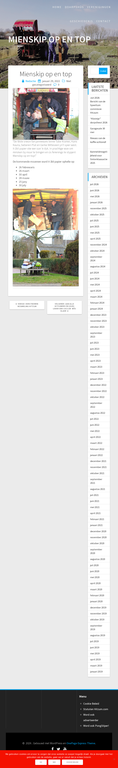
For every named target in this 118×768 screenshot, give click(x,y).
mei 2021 (95, 507)
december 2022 (98, 384)
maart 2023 (96, 366)
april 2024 (95, 290)
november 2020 (98, 537)
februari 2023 (97, 372)
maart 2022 (96, 442)
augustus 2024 (97, 266)
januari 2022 (96, 455)
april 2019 (95, 659)
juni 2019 (94, 647)
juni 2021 (94, 501)
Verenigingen (99, 7)
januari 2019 (96, 671)
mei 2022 (95, 430)
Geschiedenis (81, 21)
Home (57, 7)
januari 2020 (96, 601)
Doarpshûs (74, 7)
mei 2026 (95, 196)
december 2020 (98, 531)
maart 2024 (96, 296)
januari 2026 (96, 202)
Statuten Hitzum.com (95, 709)
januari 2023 (96, 378)
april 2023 (95, 360)
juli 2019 (94, 641)
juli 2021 (94, 495)
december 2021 (98, 461)
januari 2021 (96, 525)
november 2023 (98, 320)
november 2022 (98, 391)
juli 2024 (94, 272)
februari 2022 (97, 449)
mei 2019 (95, 653)
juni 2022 (94, 424)
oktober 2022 (97, 397)
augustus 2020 (97, 559)
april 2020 (95, 583)
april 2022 (95, 436)
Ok (41, 762)
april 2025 (95, 238)
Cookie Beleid (91, 703)
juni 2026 (94, 190)
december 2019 (98, 607)
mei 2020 (95, 577)
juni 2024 (94, 278)
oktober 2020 (97, 543)
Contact (103, 21)
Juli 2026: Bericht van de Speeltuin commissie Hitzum (97, 105)
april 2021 (95, 513)
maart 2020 (96, 589)
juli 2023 (94, 342)
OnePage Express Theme (81, 743)
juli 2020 (94, 565)
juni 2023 (94, 348)
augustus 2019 (97, 635)
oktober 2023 (97, 326)
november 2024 (98, 244)
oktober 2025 (97, 214)
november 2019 (98, 613)
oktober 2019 (97, 619)
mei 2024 (95, 284)
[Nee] (114, 759)
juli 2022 (94, 418)
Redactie (31, 81)
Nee (54, 762)
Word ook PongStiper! (96, 725)
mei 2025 (95, 232)
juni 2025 (94, 226)
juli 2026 (94, 184)
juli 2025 (94, 220)
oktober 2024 (97, 250)
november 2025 (98, 208)
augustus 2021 (97, 489)
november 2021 (98, 467)
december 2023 (98, 314)
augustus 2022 (97, 412)
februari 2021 (97, 519)
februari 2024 (97, 302)
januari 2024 (96, 308)
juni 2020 (94, 571)
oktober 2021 (97, 473)
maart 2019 (96, 665)
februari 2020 (97, 595)
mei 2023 (95, 354)
